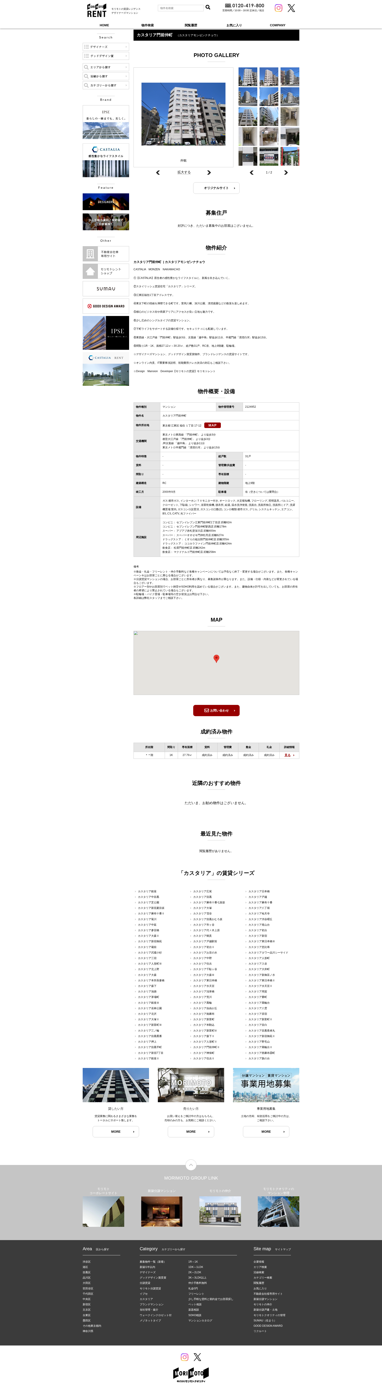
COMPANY (277, 25)
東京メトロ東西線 (173, 434)
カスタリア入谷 (257, 963)
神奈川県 (88, 1331)
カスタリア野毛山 (259, 1041)
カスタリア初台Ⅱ (203, 947)
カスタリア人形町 (259, 958)
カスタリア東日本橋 (205, 980)
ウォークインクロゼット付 (156, 1315)
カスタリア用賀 (257, 991)
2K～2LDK (194, 1272)
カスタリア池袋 (147, 991)
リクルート (260, 1331)
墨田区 (87, 1320)
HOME (104, 25)
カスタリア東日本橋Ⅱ (261, 980)
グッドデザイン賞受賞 (153, 1277)
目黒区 (87, 1272)
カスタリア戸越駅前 (205, 941)
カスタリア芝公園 (148, 902)
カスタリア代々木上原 (206, 930)
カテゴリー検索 (263, 1277)
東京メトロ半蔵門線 (174, 447)
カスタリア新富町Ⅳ (205, 1030)
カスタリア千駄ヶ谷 (205, 969)
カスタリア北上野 (148, 969)
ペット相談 (195, 1304)
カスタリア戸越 (257, 896)
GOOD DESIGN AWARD (268, 1325)
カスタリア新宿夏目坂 (151, 908)
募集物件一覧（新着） (153, 1261)
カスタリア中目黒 (148, 896)
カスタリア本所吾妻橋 (151, 980)
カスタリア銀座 (147, 891)
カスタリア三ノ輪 (148, 1030)
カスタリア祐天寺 (259, 913)
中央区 (87, 1299)
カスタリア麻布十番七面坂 (209, 902)
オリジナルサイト (216, 188)
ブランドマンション (152, 1304)
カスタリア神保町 (203, 1052)
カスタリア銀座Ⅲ (148, 1002)
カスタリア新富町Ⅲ (150, 1024)
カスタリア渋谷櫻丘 (260, 919)
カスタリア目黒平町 (150, 1047)
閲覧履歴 (191, 25)
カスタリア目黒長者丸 (261, 1030)
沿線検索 (259, 1272)
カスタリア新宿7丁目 (150, 1052)
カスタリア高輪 (202, 1002)
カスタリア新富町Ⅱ (260, 1019)
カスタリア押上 (147, 1041)
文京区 (87, 1309)
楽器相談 (193, 1309)
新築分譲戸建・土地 (265, 1309)
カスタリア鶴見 (202, 935)
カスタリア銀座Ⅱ (148, 1058)
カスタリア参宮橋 (148, 930)
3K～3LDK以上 (197, 1277)
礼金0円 (193, 1288)
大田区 (87, 1283)
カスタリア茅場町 (148, 997)
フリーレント (196, 1293)
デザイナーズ (148, 1272)
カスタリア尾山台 (259, 924)
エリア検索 (260, 1267)
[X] (291, 8)
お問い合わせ (219, 710)
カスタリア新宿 (257, 935)
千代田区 (88, 1293)
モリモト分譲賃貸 (150, 1288)
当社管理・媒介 (149, 1309)
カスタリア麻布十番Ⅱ (151, 913)
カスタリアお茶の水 (205, 952)
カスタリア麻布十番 (260, 902)
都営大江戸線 (170, 439)
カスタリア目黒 (202, 896)
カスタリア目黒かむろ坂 (207, 919)
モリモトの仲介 (263, 1304)
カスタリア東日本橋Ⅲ (261, 941)
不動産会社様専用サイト (268, 1293)
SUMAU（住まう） (265, 1320)
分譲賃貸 (145, 1283)
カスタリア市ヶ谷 (203, 924)
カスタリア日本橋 (259, 891)
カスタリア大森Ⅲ (203, 974)
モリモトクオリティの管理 (269, 1315)
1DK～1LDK (195, 1267)
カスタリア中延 (147, 924)
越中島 (181, 443)
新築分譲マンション (265, 1299)
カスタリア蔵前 (147, 947)
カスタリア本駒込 (203, 1024)
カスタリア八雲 (257, 1008)
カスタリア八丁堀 (259, 908)
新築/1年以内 (147, 1267)
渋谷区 (87, 1261)
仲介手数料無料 (197, 1283)
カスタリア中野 (202, 958)
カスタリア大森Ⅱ (148, 935)
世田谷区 (88, 1288)
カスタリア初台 (257, 930)
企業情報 (259, 1261)
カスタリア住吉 (202, 963)
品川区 (87, 1277)
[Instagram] (278, 8)
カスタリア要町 (257, 997)
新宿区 (87, 1304)
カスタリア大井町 (259, 969)
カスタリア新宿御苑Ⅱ (261, 1036)
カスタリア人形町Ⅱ (205, 1041)
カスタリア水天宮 (203, 986)
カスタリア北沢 (147, 1013)
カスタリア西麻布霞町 (261, 1052)
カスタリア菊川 (147, 919)
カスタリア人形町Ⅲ (150, 963)
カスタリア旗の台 (259, 1058)
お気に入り (234, 25)
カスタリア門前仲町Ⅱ (206, 1047)
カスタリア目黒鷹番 (150, 1036)
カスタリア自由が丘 (205, 1008)
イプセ (144, 1293)
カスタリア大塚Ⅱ (148, 1019)
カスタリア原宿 (257, 1013)
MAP (212, 425)
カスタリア (146, 1299)
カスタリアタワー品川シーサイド (268, 952)
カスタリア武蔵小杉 (150, 952)
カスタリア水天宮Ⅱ (260, 986)
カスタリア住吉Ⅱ (203, 1058)
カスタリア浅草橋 (203, 991)
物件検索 (147, 25)
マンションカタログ (200, 1320)
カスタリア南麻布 (203, 1013)
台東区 (87, 1315)
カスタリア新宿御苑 (150, 941)
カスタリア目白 (257, 1024)
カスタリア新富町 (203, 1019)
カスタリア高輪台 (259, 1002)
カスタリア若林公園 (150, 1008)
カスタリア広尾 (202, 891)
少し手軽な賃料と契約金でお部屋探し (210, 1299)
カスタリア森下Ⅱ (203, 1036)
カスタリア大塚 (202, 908)
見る (288, 755)
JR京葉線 (168, 443)
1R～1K (193, 1261)
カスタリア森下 (147, 986)
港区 (85, 1267)
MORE (115, 1131)
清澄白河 (195, 447)
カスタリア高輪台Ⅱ (260, 1047)
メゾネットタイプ (150, 1320)
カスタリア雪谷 (202, 913)
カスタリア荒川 (202, 997)
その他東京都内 (92, 1325)
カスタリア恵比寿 (259, 947)
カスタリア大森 (147, 974)
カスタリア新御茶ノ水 (261, 974)
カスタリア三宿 (147, 958)
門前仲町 (192, 434)
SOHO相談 (194, 1315)
